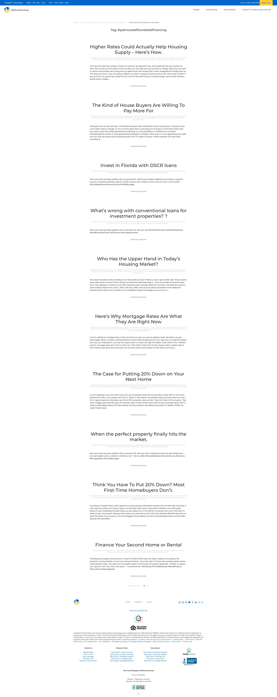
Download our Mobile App (138, 610)
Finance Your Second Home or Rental (138, 545)
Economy (182, 327)
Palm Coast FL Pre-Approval (155, 656)
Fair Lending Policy (90, 641)
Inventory (97, 59)
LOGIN (149, 602)
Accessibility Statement (130, 639)
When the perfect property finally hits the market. (138, 436)
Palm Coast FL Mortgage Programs (121, 656)
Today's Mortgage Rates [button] (256, 10)
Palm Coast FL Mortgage (144, 59)
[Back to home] (16, 9)
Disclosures (190, 639)
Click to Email (88, 654)
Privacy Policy (176, 641)
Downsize (169, 116)
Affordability (171, 327)
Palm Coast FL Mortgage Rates (170, 59)
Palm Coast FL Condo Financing (117, 59)
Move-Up (119, 386)
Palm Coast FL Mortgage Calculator (155, 652)
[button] (138, 694)
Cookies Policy (179, 639)
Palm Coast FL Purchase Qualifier (155, 654)
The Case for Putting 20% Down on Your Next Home (138, 376)
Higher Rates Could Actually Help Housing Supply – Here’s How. (138, 49)
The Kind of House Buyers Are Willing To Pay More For (138, 107)
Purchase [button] (211, 10)
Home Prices (97, 118)
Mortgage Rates (121, 329)
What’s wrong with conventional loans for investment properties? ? (138, 213)
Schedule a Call (88, 658)
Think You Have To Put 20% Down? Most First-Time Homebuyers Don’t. (139, 487)
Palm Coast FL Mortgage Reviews (155, 661)
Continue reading (139, 86)
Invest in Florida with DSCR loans (138, 165)
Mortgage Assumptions (120, 641)
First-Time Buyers (99, 497)
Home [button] (196, 10)
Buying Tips (170, 270)
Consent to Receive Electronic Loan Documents (155, 639)
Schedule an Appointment (88, 661)
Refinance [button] (230, 10)
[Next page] (147, 586)
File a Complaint (104, 641)
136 (144, 586)
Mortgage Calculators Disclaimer (140, 641)
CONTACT (138, 602)
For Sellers (181, 58)
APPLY (127, 602)
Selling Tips (138, 119)
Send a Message (88, 656)
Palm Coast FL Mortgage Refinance (122, 661)
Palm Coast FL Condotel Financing (121, 654)
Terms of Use (187, 641)
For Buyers (170, 58)
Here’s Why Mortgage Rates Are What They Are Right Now (138, 318)
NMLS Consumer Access (161, 641)
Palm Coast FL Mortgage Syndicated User (119, 58)
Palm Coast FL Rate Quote (155, 658)
